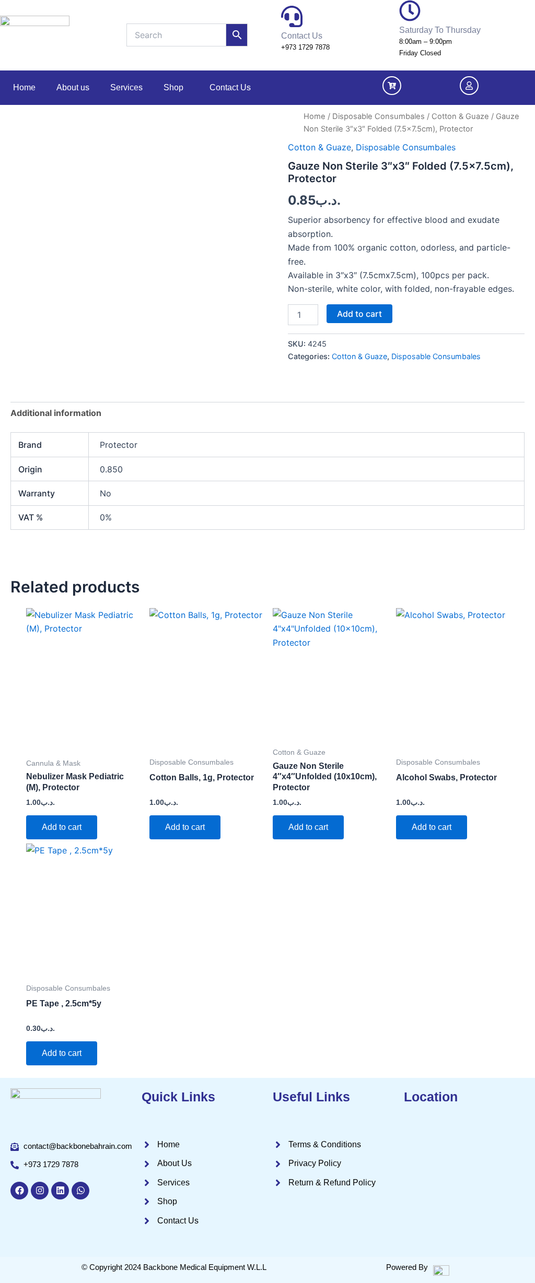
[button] (176, 88)
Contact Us (230, 87)
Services (126, 87)
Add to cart (359, 313)
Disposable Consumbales (378, 116)
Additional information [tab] (55, 413)
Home (24, 87)
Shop (173, 87)
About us (72, 87)
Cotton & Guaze (460, 116)
